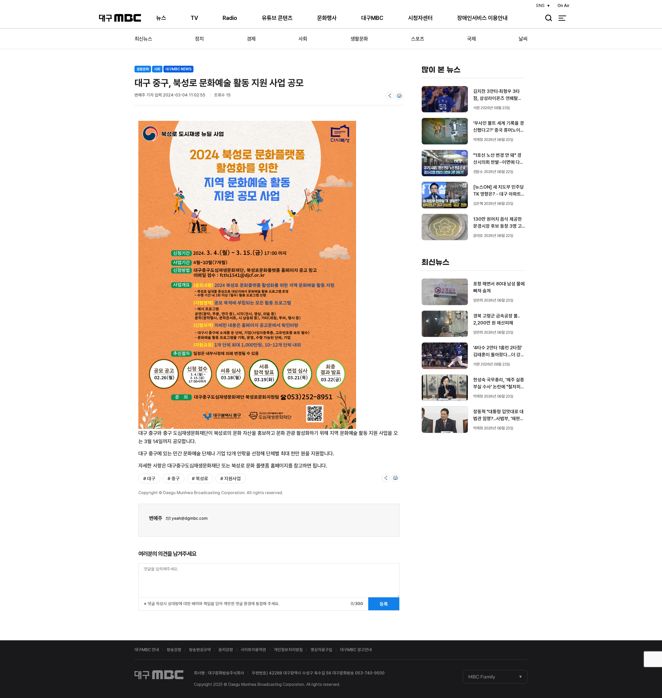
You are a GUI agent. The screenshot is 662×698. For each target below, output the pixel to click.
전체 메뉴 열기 (562, 18)
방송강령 (174, 649)
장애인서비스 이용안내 (482, 17)
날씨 (523, 39)
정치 (199, 39)
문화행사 (327, 17)
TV (194, 17)
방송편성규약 (200, 649)
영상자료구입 (321, 649)
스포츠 (417, 39)
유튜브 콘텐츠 (277, 17)
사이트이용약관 (253, 649)
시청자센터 (420, 17)
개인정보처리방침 (288, 649)
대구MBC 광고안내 (356, 649)
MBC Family (481, 677)
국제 (471, 39)
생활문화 (359, 39)
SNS (540, 5)
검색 (547, 18)
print (399, 96)
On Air (563, 5)
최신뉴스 (143, 39)
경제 (251, 39)
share (390, 96)
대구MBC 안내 (146, 649)
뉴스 (161, 17)
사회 (302, 39)
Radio (230, 17)
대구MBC (120, 18)
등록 (384, 604)
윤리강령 (226, 649)
